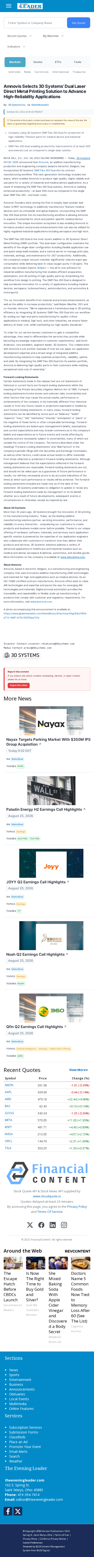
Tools (77, 62)
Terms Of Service (50, 1211)
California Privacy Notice (53, 1538)
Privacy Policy (77, 1206)
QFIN (20, 1056)
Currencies (41, 72)
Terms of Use (62, 1534)
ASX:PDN (22, 838)
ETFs (58, 62)
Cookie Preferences (33, 1542)
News (27, 72)
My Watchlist (51, 36)
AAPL (8, 1092)
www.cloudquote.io (47, 1196)
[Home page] (30, 6)
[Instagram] (64, 1225)
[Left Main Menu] (9, 6)
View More (77, 1070)
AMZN (9, 1085)
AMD (8, 1099)
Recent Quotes (17, 36)
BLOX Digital (43, 1550)
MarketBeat (17, 759)
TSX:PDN (34, 838)
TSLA (8, 1148)
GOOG (9, 1113)
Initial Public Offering (60, 1048)
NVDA (9, 1134)
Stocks (37, 62)
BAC (8, 1106)
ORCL (8, 1141)
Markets (15, 62)
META (8, 1120)
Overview (14, 72)
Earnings (21, 831)
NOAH (21, 983)
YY (19, 911)
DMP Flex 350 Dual (45, 170)
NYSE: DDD (11, 162)
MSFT (8, 1127)
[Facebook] (41, 1225)
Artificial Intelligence (26, 1048)
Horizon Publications (52, 1531)
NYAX (20, 766)
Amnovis (43, 162)
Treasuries (79, 72)
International (60, 72)
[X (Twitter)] (30, 1225)
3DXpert (41, 267)
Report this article (18, 685)
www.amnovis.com (41, 601)
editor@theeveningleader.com (39, 1499)
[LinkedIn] (53, 1225)
